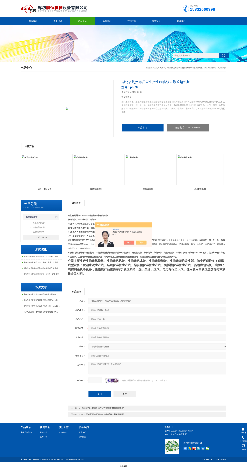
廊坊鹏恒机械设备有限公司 (31, 459)
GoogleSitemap (77, 459)
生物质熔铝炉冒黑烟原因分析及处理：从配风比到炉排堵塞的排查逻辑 (43, 306)
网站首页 (33, 21)
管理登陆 (223, 459)
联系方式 (82, 432)
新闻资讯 (107, 21)
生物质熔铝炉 (185, 68)
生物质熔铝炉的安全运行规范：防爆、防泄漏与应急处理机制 (43, 262)
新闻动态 (43, 432)
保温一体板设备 (44, 189)
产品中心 (163, 68)
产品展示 (82, 21)
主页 (156, 68)
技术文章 (132, 21)
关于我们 (57, 21)
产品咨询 (142, 127)
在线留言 (156, 21)
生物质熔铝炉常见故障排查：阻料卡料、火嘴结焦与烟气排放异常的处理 (43, 257)
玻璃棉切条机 (200, 189)
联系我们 (181, 21)
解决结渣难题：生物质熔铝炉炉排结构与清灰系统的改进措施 (43, 312)
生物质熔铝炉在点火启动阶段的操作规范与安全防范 (43, 294)
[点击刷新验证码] (112, 380)
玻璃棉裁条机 (96, 189)
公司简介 (63, 432)
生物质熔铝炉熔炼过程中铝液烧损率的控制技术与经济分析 (43, 300)
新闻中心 (45, 427)
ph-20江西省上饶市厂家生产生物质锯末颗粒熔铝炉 (101, 408)
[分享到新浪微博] (194, 448)
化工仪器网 (215, 459)
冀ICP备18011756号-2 (62, 459)
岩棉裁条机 (148, 189)
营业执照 (123, 466)
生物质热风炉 (173, 68)
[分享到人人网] (203, 448)
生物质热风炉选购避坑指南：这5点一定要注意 (41, 274)
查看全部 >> (41, 237)
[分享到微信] (207, 448)
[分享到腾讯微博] (198, 448)
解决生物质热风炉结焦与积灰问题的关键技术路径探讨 (43, 268)
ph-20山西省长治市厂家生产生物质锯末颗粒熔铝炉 (101, 414)
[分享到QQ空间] (190, 448)
